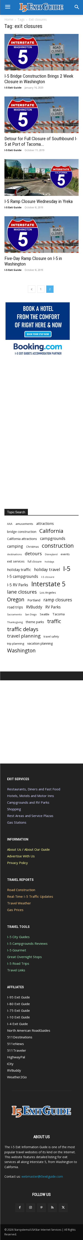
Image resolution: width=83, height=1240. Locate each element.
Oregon (15, 599)
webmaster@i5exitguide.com (42, 1176)
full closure (35, 561)
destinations (14, 554)
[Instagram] (30, 1207)
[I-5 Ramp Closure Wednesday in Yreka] (41, 177)
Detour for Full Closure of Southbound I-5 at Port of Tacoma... (40, 141)
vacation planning (40, 643)
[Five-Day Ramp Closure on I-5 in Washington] (41, 234)
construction (58, 545)
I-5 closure (47, 577)
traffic (54, 621)
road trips (15, 607)
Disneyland (51, 554)
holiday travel (47, 569)
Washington (21, 650)
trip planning (15, 644)
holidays (49, 561)
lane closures (22, 591)
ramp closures (57, 599)
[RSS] (52, 1207)
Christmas (32, 547)
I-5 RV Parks (17, 585)
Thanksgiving (15, 622)
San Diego (31, 614)
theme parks (35, 622)
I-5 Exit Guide (12, 87)
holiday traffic (19, 569)
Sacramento (14, 614)
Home (8, 19)
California (51, 530)
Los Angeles (48, 592)
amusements (24, 524)
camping (15, 546)
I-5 (67, 568)
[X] (63, 1207)
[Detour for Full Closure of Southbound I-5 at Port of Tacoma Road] (41, 114)
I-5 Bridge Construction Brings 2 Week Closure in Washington (38, 78)
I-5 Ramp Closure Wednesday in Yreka (38, 201)
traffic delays (22, 629)
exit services (16, 561)
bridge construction (21, 531)
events (65, 554)
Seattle (44, 614)
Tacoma (58, 614)
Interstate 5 (48, 583)
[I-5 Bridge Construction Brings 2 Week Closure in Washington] (41, 52)
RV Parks (53, 607)
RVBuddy (34, 607)
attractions (45, 523)
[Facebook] (19, 1207)
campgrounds (52, 538)
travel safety (51, 636)
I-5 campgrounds (22, 576)
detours (33, 553)
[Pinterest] (41, 1207)
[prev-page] (31, 289)
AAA (9, 524)
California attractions (22, 539)
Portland (33, 600)
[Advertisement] (37, 432)
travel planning (24, 636)
